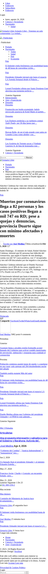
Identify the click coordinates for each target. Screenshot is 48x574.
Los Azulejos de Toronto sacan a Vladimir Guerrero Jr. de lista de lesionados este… (23, 144)
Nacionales (10, 24)
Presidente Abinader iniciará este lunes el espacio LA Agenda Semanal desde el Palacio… (25, 78)
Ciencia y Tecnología (14, 22)
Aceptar (11, 563)
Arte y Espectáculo (13, 100)
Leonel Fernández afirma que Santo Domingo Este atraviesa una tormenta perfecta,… (26, 89)
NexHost (18, 551)
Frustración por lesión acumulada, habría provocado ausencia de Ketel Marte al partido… (25, 110)
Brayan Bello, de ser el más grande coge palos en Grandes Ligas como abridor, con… (26, 133)
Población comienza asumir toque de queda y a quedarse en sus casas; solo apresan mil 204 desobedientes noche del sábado (23, 366)
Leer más (19, 563)
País (12, 56)
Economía (15, 59)
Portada (8, 47)
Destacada (4, 316)
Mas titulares (5, 494)
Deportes (9, 102)
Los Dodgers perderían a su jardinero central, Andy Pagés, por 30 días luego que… (24, 122)
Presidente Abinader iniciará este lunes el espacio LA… (23, 526)
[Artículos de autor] (5, 332)
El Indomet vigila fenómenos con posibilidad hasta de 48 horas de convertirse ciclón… (26, 67)
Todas (13, 52)
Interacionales (11, 98)
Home (8, 537)
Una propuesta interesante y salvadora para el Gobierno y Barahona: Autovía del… (23, 439)
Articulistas (6, 432)
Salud (13, 26)
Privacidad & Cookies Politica (12, 567)
